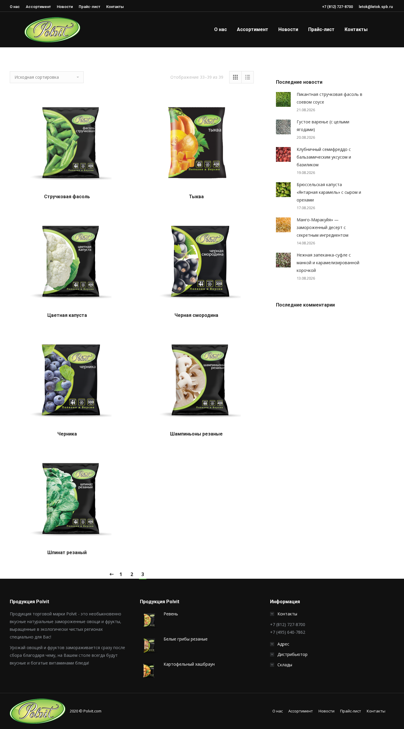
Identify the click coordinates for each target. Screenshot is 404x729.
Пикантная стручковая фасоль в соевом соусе (329, 98)
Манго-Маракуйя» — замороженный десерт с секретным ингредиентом (322, 227)
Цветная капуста (67, 315)
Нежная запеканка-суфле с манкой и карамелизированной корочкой (328, 262)
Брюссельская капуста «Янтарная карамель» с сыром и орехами (329, 192)
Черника (67, 434)
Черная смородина (196, 315)
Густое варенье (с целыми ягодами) (323, 125)
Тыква (196, 196)
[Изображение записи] (283, 99)
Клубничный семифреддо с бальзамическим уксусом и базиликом (324, 156)
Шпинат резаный (67, 552)
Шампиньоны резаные (196, 434)
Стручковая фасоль (67, 196)
